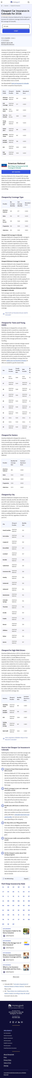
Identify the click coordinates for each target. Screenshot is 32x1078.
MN (29, 901)
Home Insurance (8, 1035)
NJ (3, 910)
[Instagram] (13, 1022)
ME (8, 901)
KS (23, 896)
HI (28, 891)
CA (23, 887)
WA (29, 919)
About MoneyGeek (9, 1054)
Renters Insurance (8, 1038)
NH (29, 905)
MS (3, 905)
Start (16, 31)
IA (18, 896)
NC (18, 910)
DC (8, 891)
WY (13, 924)
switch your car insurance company (16, 360)
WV (3, 924)
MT (13, 905)
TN (3, 919)
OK (3, 915)
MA (18, 901)
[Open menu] (1, 2)
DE (13, 891)
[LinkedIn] (18, 1022)
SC (23, 915)
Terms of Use (7, 1063)
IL (8, 896)
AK (8, 887)
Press (5, 1057)
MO (8, 905)
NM (8, 910)
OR (8, 915)
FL (18, 891)
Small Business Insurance (10, 1048)
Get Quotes (16, 172)
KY (29, 896)
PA (13, 915)
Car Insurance (7, 1033)
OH (29, 910)
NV (23, 905)
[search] (28, 2)
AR (18, 887)
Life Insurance (7, 1040)
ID (3, 896)
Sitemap (6, 1065)
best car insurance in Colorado (20, 83)
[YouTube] (21, 1022)
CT (3, 891)
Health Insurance (8, 1043)
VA (23, 919)
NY (13, 910)
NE (18, 905)
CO (29, 887)
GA (23, 891)
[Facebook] (10, 1022)
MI (23, 901)
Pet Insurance (7, 1045)
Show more (16, 977)
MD (13, 901)
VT (18, 919)
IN (13, 896)
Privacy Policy (7, 1060)
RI (18, 915)
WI (8, 924)
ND (24, 910)
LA (3, 901)
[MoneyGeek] (15, 2)
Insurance (6, 5)
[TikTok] (16, 1022)
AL (3, 887)
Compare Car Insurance (15, 5)
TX (8, 919)
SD (29, 915)
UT (13, 919)
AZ (13, 887)
